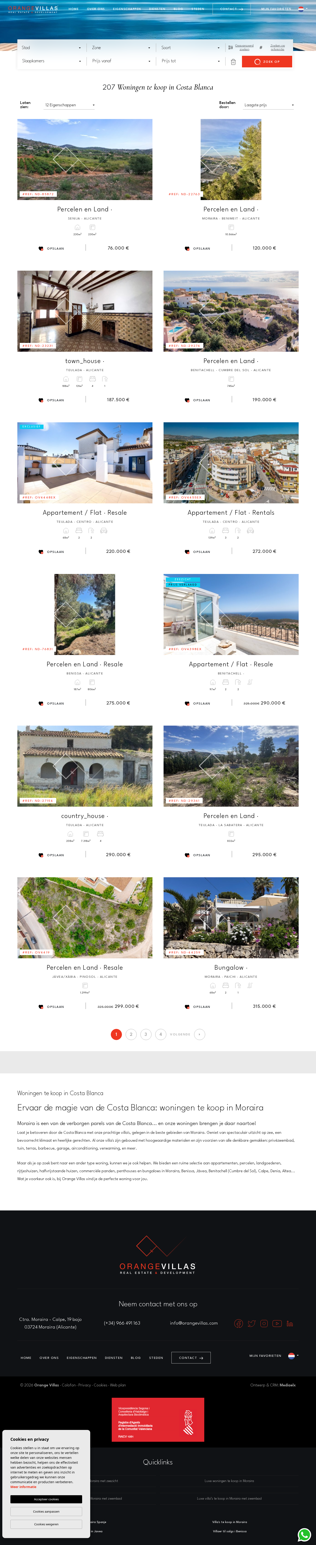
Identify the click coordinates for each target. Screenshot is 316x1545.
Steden (198, 9)
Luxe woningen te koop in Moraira (229, 1481)
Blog (178, 9)
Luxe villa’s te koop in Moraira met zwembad (229, 1499)
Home (74, 9)
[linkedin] (290, 1323)
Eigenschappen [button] (127, 9)
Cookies (100, 1385)
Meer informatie (23, 1487)
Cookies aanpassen (46, 1511)
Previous (24, 159)
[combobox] (51, 48)
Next (145, 159)
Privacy (84, 1385)
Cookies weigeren (46, 1524)
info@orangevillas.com (194, 1323)
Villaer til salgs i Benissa (230, 1531)
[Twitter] (252, 1323)
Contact (229, 9)
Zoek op (271, 61)
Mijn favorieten (276, 9)
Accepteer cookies (46, 1499)
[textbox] (52, 48)
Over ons (96, 9)
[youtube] (278, 1323)
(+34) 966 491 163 (122, 1323)
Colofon (69, 1385)
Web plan (118, 1385)
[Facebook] (239, 1323)
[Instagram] (264, 1323)
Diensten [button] (157, 9)
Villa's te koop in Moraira (229, 1522)
